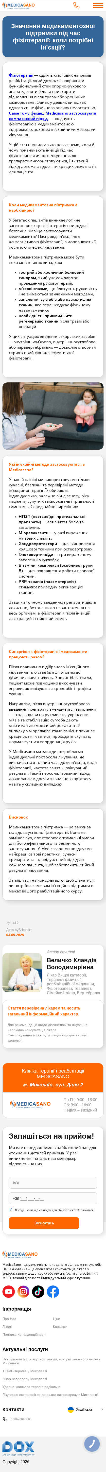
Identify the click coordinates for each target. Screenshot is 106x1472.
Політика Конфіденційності (24, 1334)
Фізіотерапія (21, 75)
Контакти (60, 1327)
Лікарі (7, 1327)
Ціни (56, 1319)
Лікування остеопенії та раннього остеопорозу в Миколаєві (50, 1395)
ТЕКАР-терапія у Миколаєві (24, 1371)
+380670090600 (20, 1419)
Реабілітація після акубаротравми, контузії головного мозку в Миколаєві (51, 1361)
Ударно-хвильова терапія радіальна (31, 1387)
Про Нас (9, 1319)
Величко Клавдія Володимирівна (72, 963)
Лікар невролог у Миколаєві (24, 1379)
